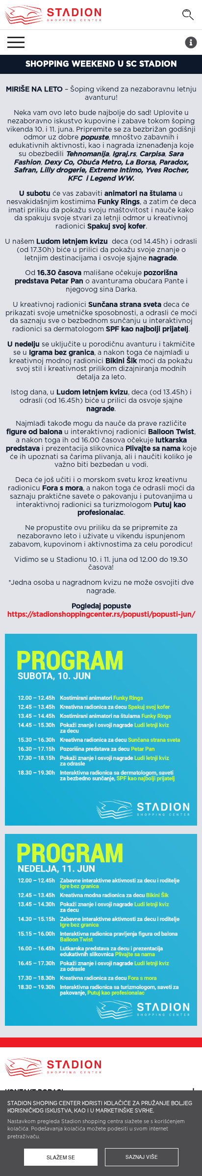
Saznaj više (142, 1156)
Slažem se (61, 1157)
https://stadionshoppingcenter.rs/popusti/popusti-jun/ (101, 614)
